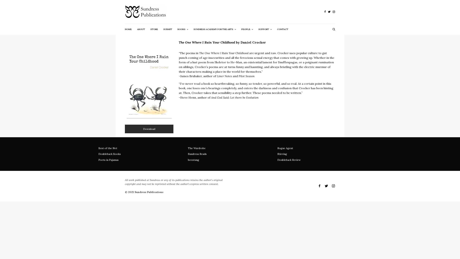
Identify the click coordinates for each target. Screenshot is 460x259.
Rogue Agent (285, 148)
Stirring (282, 154)
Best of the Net (107, 148)
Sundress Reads (197, 154)
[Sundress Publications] (145, 11)
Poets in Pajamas (108, 160)
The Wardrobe (197, 148)
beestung (193, 160)
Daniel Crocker (253, 42)
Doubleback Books (109, 154)
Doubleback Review (289, 160)
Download (149, 129)
